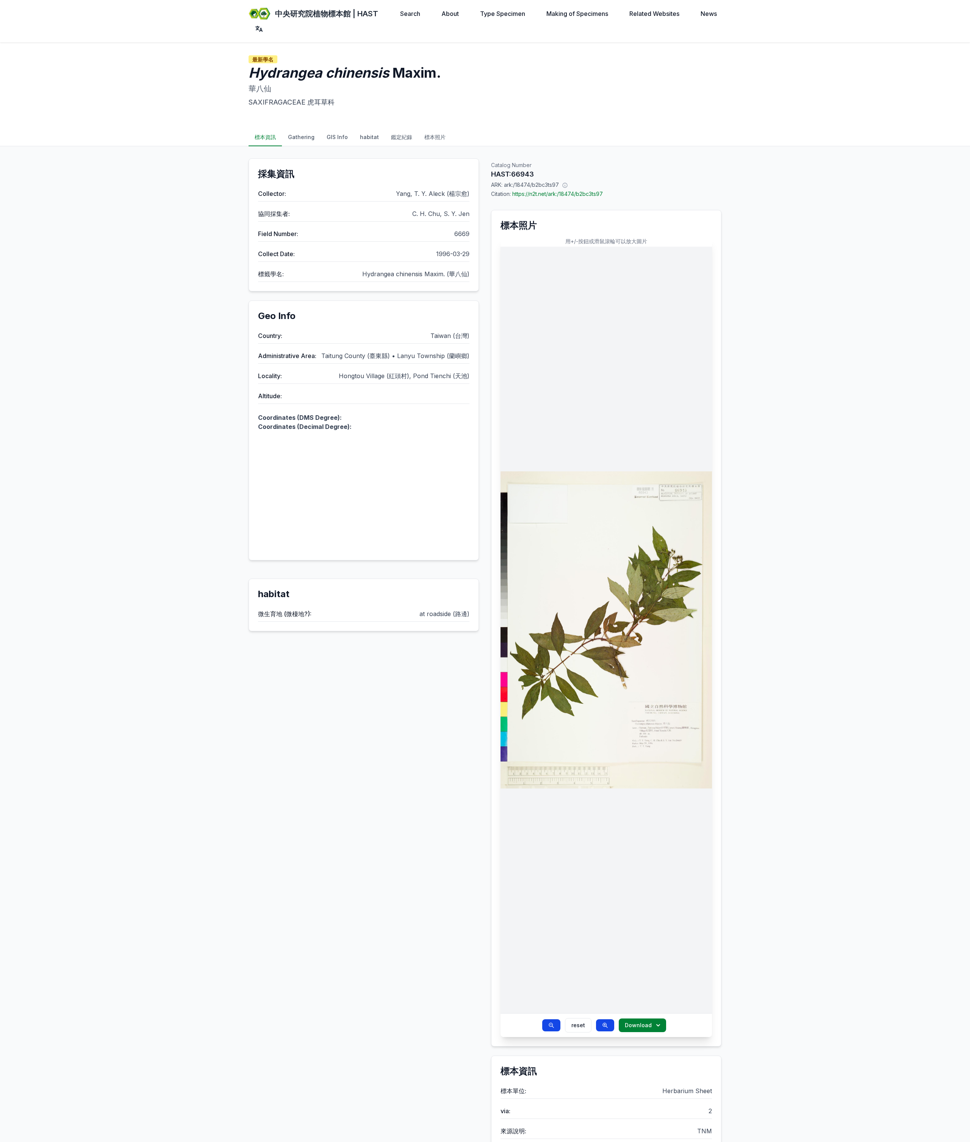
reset (578, 1025)
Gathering (301, 137)
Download (638, 1025)
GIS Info (337, 137)
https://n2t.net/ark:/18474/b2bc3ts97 (557, 194)
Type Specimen (502, 13)
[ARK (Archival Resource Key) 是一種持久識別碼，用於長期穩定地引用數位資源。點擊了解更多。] (565, 185)
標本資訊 (265, 137)
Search (410, 13)
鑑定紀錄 (401, 137)
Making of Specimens (577, 13)
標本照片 (435, 137)
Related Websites (654, 13)
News (709, 13)
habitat (369, 137)
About (450, 13)
